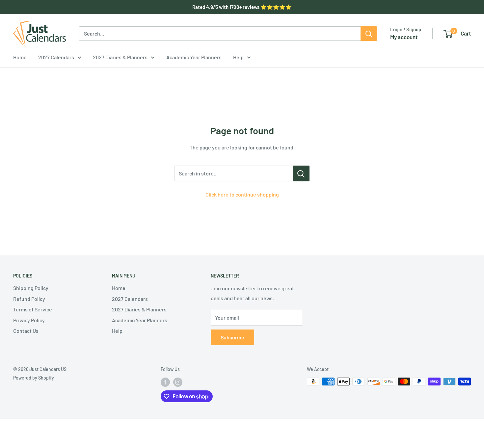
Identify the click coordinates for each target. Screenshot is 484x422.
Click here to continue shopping (242, 194)
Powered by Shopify (33, 378)
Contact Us (26, 331)
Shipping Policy (30, 288)
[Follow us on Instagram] (177, 382)
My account (403, 37)
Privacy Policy (29, 320)
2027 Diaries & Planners (120, 57)
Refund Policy (29, 299)
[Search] (369, 33)
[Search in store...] (301, 173)
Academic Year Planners (194, 57)
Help (238, 57)
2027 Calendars (56, 57)
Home (20, 57)
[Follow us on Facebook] (165, 382)
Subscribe (232, 337)
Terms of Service (32, 309)
